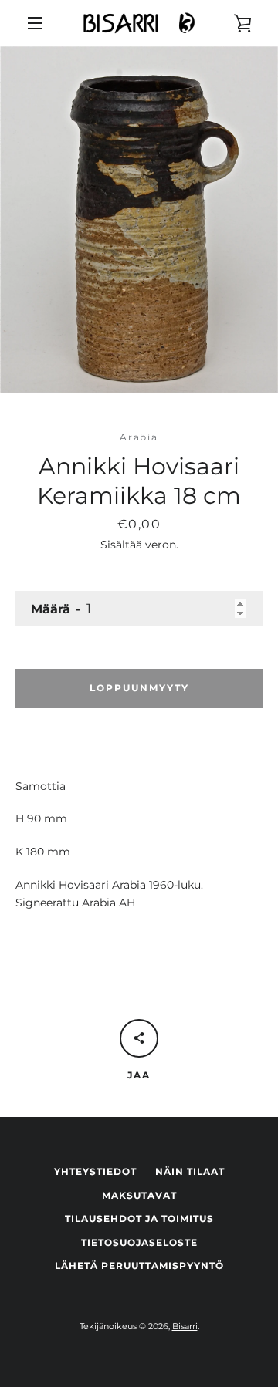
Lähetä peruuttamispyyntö (139, 1265)
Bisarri (185, 1326)
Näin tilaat (190, 1171)
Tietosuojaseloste (139, 1242)
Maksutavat (139, 1195)
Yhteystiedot (95, 1171)
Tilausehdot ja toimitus (139, 1218)
